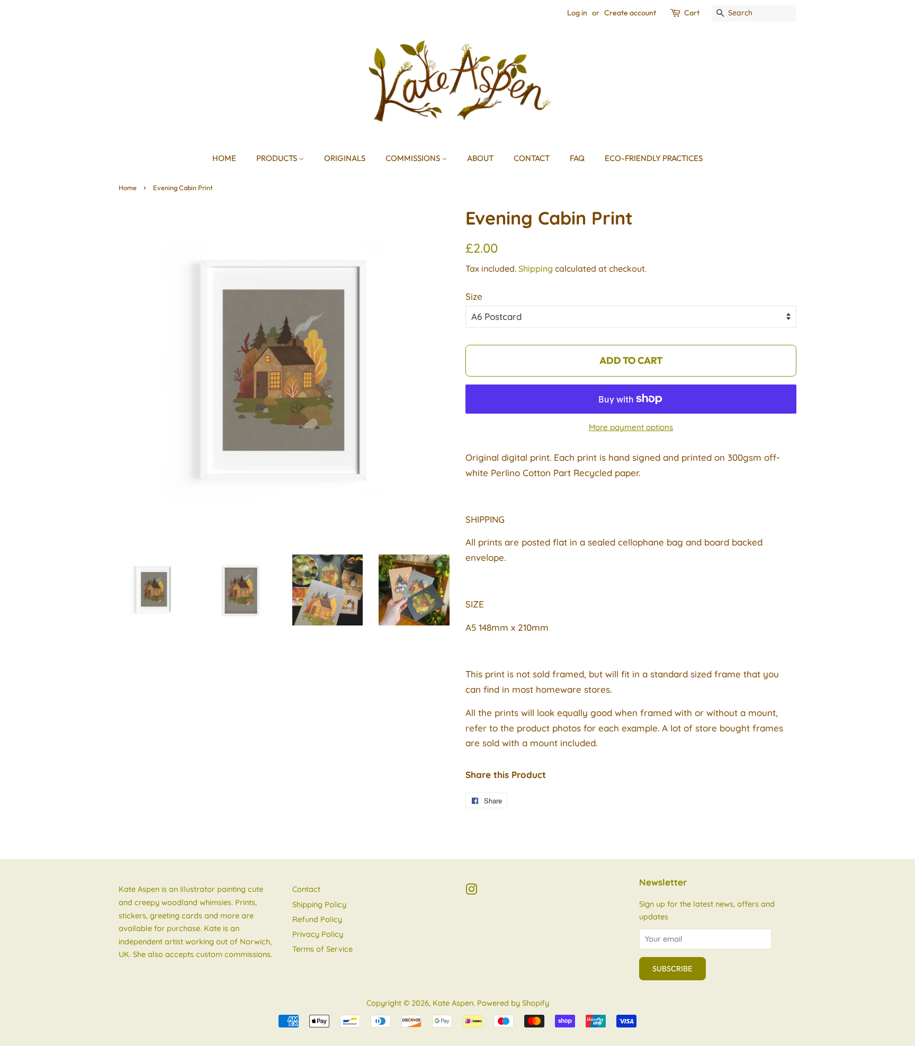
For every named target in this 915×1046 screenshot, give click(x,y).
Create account (630, 12)
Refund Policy (317, 919)
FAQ (577, 158)
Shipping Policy (319, 904)
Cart (691, 12)
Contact (532, 158)
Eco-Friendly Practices (654, 158)
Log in (577, 12)
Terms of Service (322, 949)
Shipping (535, 268)
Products (277, 158)
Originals (344, 158)
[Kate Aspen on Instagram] (471, 891)
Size (473, 296)
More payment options (631, 427)
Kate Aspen (453, 1003)
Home (224, 158)
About (480, 158)
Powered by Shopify (513, 1003)
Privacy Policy (317, 934)
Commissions (413, 158)
